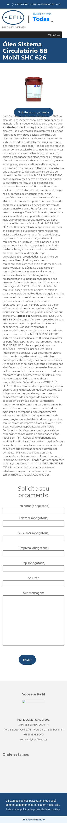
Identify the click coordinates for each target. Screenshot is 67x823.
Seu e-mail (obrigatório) (33, 533)
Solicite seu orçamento (33, 112)
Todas (40, 18)
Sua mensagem (33, 593)
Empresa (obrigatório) (34, 548)
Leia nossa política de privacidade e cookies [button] (33, 809)
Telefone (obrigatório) (33, 518)
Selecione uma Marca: (42, 14)
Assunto (33, 578)
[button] (52, 34)
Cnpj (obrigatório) (33, 563)
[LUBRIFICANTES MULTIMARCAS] (13, 17)
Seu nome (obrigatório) (33, 506)
